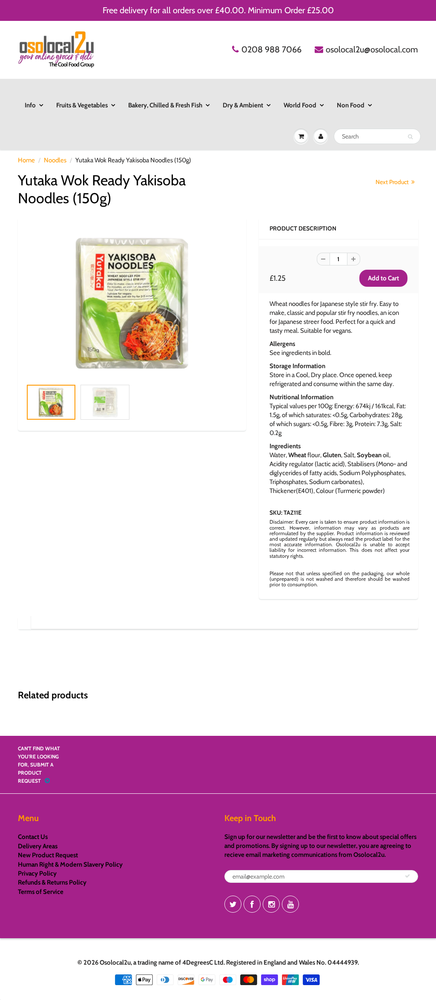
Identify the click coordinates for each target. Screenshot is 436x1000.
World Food (300, 105)
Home (26, 160)
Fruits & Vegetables (82, 105)
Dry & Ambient (243, 105)
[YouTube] (290, 904)
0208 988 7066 (271, 49)
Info (30, 105)
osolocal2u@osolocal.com (372, 49)
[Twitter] (232, 904)
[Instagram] (271, 904)
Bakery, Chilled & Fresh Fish (165, 105)
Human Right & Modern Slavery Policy (70, 864)
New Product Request (48, 855)
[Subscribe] (407, 876)
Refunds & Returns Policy (52, 882)
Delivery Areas (37, 846)
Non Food (350, 105)
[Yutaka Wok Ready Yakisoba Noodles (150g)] (132, 303)
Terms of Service (40, 892)
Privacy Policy (37, 873)
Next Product (393, 182)
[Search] (410, 137)
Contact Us (33, 837)
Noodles (55, 160)
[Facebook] (252, 904)
